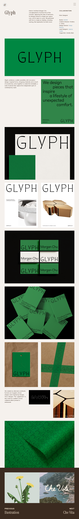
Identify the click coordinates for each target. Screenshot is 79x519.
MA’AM (66, 20)
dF (5, 5)
